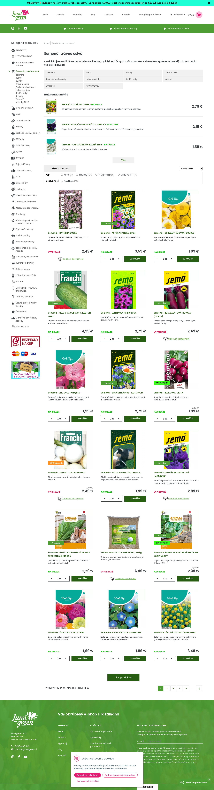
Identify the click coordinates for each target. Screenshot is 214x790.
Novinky (60, 14)
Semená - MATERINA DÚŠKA (62, 232)
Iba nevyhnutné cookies (88, 781)
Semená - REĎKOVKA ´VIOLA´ (169, 392)
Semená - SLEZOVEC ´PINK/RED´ (64, 392)
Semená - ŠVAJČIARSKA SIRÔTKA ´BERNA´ (83, 124)
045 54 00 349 (22, 746)
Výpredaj (77, 14)
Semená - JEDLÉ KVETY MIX (75, 104)
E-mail (140, 741)
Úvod (46, 43)
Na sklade (71, 181)
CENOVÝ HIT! (129, 174)
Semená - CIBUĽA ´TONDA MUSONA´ (66, 472)
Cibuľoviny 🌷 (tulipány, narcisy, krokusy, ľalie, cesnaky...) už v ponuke (64, 2)
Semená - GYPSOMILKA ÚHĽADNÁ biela (82, 144)
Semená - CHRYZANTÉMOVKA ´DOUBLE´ (174, 232)
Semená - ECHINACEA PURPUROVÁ (119, 312)
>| (199, 688)
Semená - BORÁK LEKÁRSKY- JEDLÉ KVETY (122, 392)
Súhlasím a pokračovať (87, 775)
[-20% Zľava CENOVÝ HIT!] (176, 373)
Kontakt (62, 755)
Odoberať (147, 787)
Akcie (45, 14)
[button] (209, 779)
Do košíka (135, 259)
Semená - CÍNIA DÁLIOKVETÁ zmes (66, 632)
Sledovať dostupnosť (72, 258)
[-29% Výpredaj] (70, 453)
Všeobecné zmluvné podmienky (100, 745)
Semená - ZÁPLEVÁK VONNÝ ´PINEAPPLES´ (175, 632)
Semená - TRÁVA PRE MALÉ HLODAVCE (120, 472)
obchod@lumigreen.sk (26, 749)
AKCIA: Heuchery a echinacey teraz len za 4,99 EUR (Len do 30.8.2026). (140, 2)
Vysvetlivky (95, 737)
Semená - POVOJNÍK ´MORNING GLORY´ (121, 632)
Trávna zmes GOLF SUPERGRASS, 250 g (121, 552)
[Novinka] (123, 213)
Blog (60, 749)
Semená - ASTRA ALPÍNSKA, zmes (118, 232)
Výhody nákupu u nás (101, 731)
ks (113, 258)
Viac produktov (123, 677)
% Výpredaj (106, 174)
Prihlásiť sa (179, 14)
